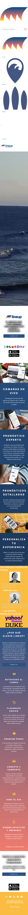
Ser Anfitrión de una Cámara (15, 901)
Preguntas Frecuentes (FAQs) (15, 846)
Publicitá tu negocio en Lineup (14, 902)
